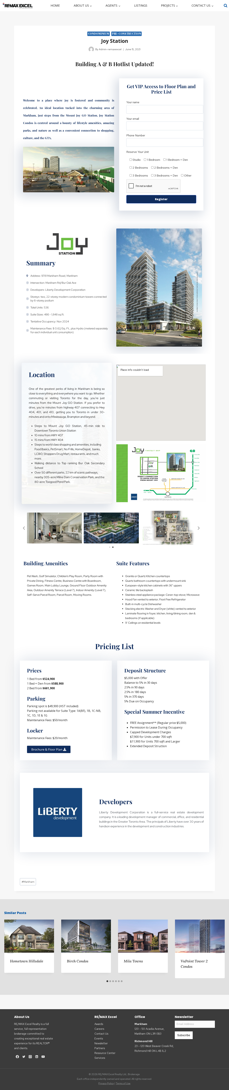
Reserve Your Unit (137, 152)
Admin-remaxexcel (110, 49)
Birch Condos (77, 961)
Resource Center (104, 1053)
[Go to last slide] (10, 948)
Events (98, 1038)
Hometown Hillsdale (26, 961)
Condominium (98, 33)
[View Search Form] (225, 5)
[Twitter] (24, 1056)
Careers (99, 1029)
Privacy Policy (106, 1083)
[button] (24, 528)
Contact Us (101, 1034)
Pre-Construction (126, 33)
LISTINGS (140, 5)
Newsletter (101, 1043)
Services (99, 1058)
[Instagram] (30, 1056)
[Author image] (91, 49)
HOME (55, 5)
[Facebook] (17, 1056)
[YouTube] (43, 1056)
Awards (98, 1024)
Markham (28, 881)
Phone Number (135, 135)
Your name (132, 102)
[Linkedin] (36, 1056)
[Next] (219, 948)
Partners (99, 1048)
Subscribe (183, 1035)
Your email (132, 119)
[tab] (107, 981)
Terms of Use (123, 1083)
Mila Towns (133, 961)
